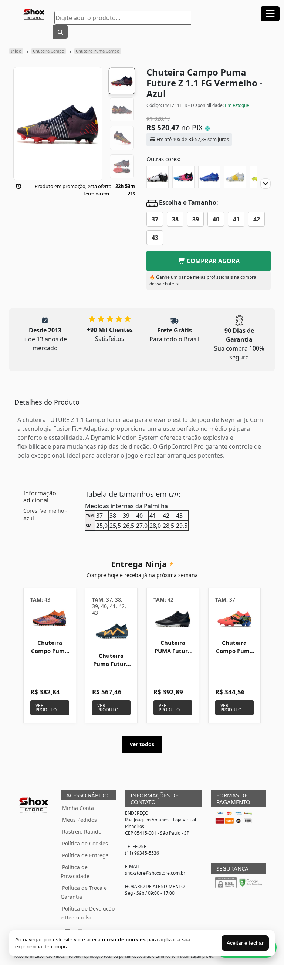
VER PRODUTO (46, 707)
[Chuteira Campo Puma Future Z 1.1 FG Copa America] (235, 177)
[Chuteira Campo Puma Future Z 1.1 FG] (157, 177)
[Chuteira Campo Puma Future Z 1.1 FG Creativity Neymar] (183, 177)
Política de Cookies (85, 843)
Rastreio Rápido (81, 831)
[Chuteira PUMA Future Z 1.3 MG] (172, 618)
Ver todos (142, 744)
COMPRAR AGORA (212, 261)
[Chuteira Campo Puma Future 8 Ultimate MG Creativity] (49, 618)
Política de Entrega (85, 855)
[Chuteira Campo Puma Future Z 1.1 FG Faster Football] (209, 177)
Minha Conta (78, 807)
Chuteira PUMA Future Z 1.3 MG (173, 651)
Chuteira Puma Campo (97, 51)
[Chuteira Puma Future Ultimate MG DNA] (111, 631)
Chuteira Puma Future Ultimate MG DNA (111, 667)
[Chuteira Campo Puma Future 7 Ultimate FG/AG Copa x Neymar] (234, 618)
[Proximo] (265, 183)
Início (16, 51)
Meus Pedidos (79, 819)
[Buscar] (60, 32)
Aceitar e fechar (245, 943)
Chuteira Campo (48, 51)
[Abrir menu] (270, 13)
